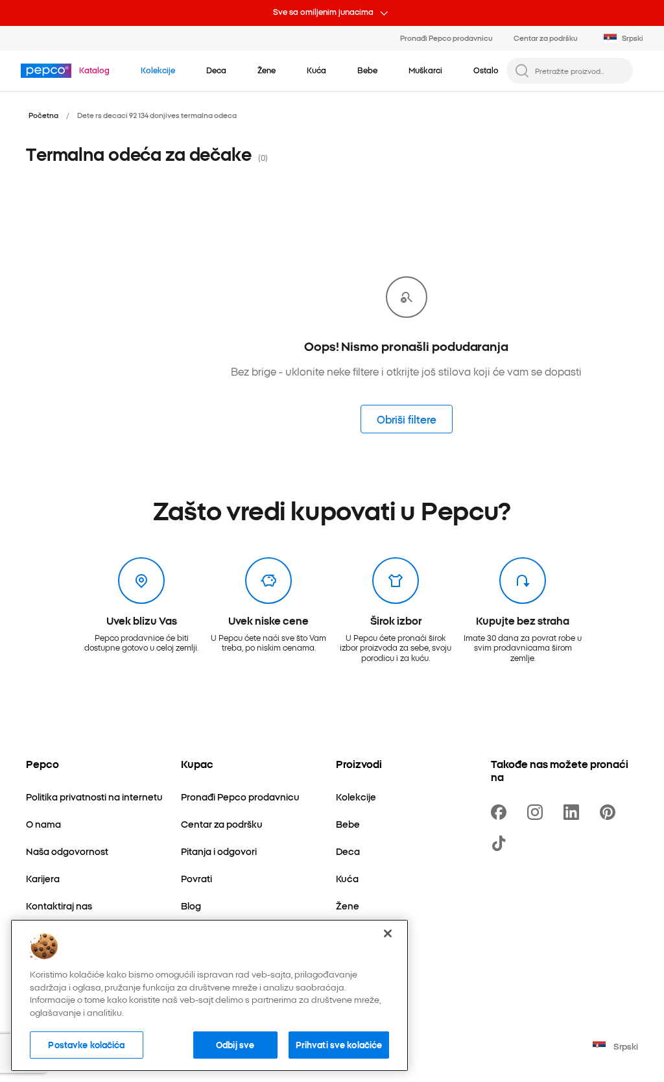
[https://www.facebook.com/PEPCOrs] (501, 812)
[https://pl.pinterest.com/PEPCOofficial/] (610, 812)
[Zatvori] (388, 933)
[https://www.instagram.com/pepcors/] (537, 812)
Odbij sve (235, 1044)
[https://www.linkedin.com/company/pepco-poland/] (573, 812)
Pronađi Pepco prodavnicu (446, 37)
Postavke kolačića (86, 1044)
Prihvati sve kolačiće (339, 1044)
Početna (43, 115)
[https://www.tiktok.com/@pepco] (501, 843)
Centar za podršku (546, 37)
